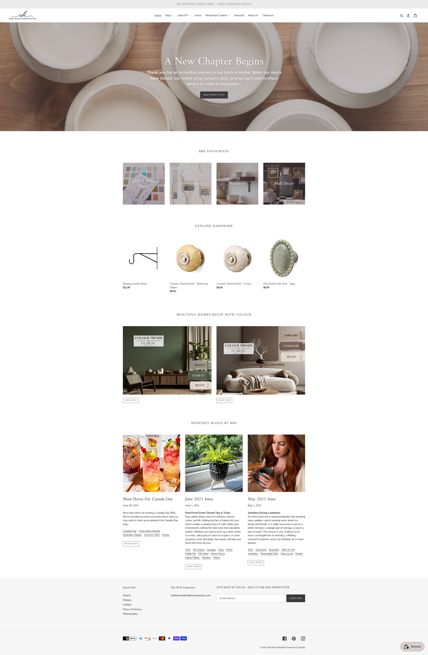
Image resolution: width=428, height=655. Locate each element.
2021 (188, 549)
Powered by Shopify (296, 647)
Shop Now (131, 400)
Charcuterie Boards (149, 531)
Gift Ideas (203, 553)
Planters (206, 557)
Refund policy (130, 613)
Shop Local (287, 553)
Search (127, 595)
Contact (127, 604)
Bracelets (274, 549)
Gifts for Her (288, 549)
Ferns (229, 549)
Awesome (260, 549)
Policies (127, 600)
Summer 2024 (151, 534)
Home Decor (218, 553)
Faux (221, 549)
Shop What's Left (214, 95)
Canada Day (130, 531)
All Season (199, 549)
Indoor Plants (192, 557)
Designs (211, 549)
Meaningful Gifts (269, 553)
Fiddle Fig (190, 553)
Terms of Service (132, 609)
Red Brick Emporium (277, 647)
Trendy (165, 534)
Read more (131, 544)
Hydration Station (132, 534)
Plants (216, 557)
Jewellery (253, 553)
